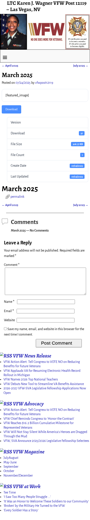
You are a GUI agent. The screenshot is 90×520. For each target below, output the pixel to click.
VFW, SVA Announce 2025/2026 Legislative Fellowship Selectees (46, 441)
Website (9, 320)
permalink (17, 196)
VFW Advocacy (28, 403)
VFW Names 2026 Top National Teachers (30, 379)
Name (9, 301)
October (8, 471)
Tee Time (9, 492)
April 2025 (10, 65)
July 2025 (80, 65)
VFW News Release (32, 355)
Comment (11, 265)
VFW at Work (26, 486)
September (10, 466)
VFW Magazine (28, 451)
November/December (18, 475)
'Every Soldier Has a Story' (20, 510)
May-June (10, 462)
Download (11, 109)
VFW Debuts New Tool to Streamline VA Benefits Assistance (43, 384)
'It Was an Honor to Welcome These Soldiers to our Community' (46, 501)
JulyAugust (10, 457)
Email (9, 311)
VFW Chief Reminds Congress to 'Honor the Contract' (38, 418)
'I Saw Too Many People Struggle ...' (27, 497)
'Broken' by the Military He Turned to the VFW (34, 505)
